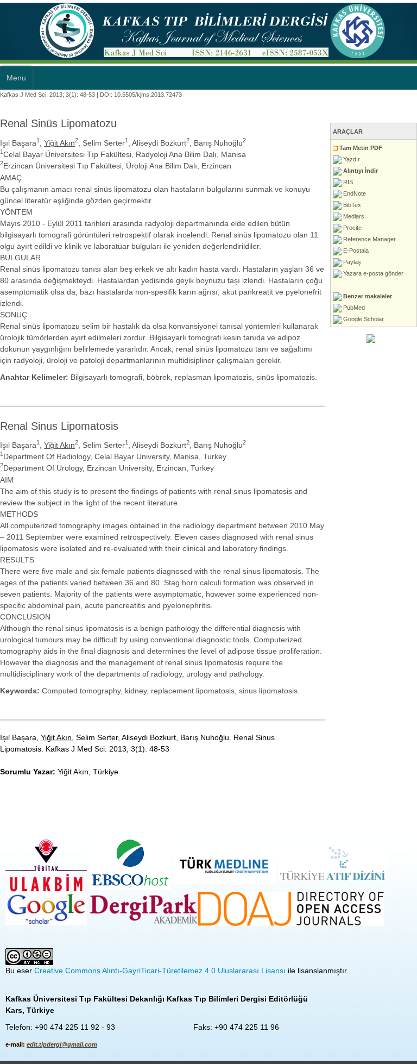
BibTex (351, 205)
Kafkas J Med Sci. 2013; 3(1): (39, 94)
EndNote (354, 193)
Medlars (353, 216)
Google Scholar (363, 319)
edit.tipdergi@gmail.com (62, 1044)
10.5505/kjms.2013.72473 (148, 94)
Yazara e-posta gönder (372, 273)
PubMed (353, 307)
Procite (352, 227)
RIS (347, 182)
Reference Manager (369, 239)
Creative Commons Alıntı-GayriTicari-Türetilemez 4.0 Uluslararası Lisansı (160, 970)
